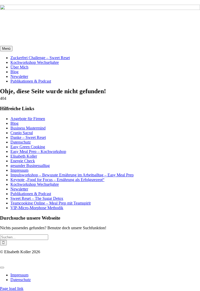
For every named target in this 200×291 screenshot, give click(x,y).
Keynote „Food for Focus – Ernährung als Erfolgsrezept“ (57, 179)
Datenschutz (20, 142)
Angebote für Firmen (27, 118)
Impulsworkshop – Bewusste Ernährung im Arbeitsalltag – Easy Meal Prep (72, 175)
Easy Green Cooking (27, 147)
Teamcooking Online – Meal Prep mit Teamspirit (50, 203)
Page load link (11, 288)
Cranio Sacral (21, 133)
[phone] (4, 261)
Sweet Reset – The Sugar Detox (36, 198)
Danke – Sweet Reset (28, 137)
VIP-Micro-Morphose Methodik (36, 208)
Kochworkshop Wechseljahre (34, 184)
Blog (14, 123)
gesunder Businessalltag (30, 165)
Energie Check (22, 161)
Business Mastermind (28, 128)
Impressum (19, 170)
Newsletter (19, 189)
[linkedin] (1, 261)
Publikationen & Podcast (30, 193)
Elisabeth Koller (23, 156)
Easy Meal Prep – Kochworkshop (38, 151)
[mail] (2, 261)
